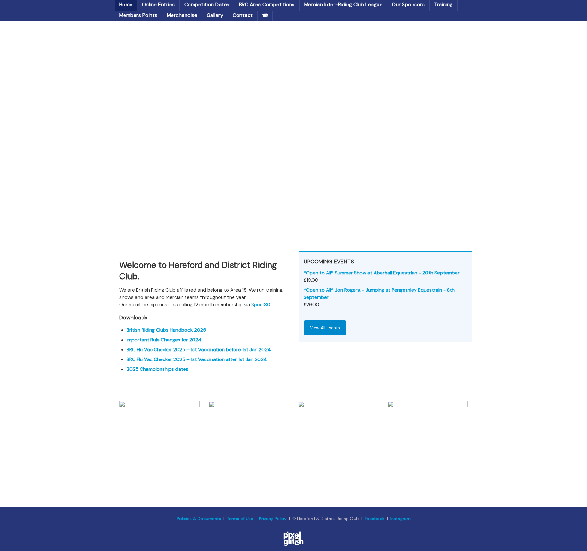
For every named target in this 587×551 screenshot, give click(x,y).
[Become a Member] (338, 435)
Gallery (215, 15)
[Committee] (249, 435)
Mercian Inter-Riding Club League (343, 4)
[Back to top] (573, 537)
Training (443, 4)
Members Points (138, 15)
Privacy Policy (272, 518)
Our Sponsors (408, 4)
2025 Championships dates (157, 369)
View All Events (325, 327)
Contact (243, 15)
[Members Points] (159, 435)
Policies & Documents (199, 518)
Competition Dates (207, 4)
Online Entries (158, 4)
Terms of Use (240, 518)
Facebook (375, 518)
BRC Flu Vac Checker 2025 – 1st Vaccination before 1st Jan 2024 (199, 349)
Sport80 (260, 304)
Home (126, 4)
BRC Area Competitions (267, 4)
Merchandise (182, 15)
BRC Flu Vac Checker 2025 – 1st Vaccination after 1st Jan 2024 (197, 359)
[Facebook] (428, 435)
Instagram (400, 518)
